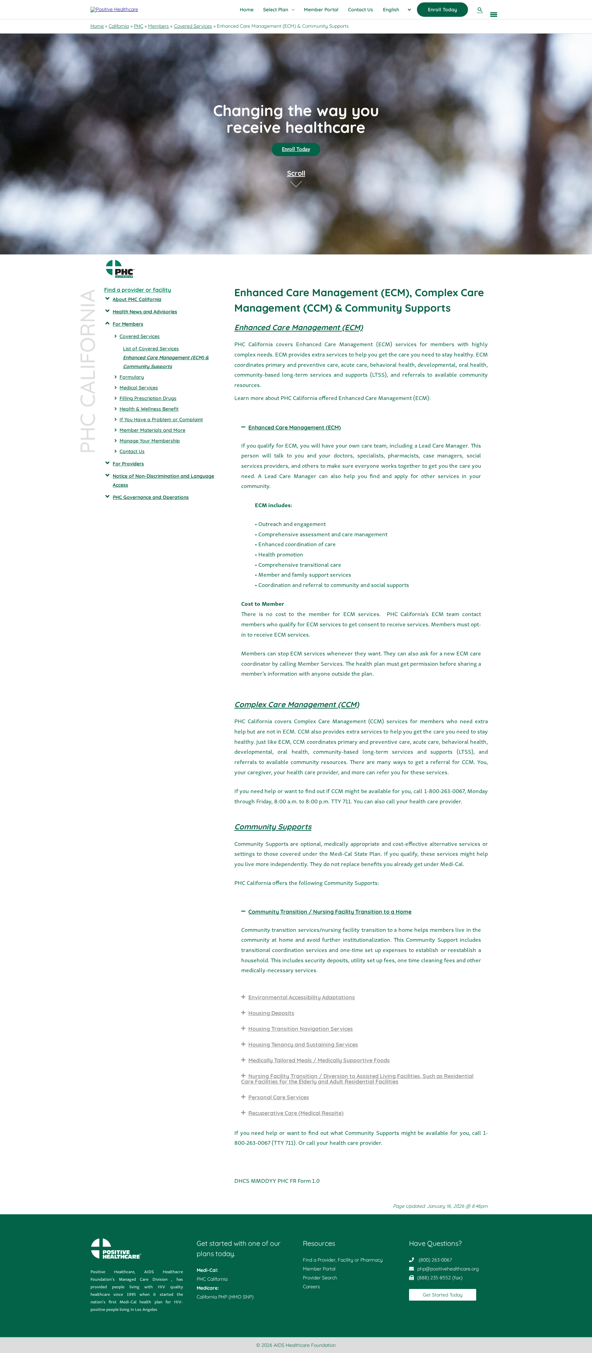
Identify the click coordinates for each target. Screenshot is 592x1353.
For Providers (128, 464)
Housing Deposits (271, 1013)
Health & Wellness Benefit (149, 409)
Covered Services (140, 336)
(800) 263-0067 (435, 1260)
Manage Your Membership (150, 441)
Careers (311, 1286)
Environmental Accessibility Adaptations (301, 997)
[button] (480, 10)
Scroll (296, 173)
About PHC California (137, 299)
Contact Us (360, 10)
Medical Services (139, 388)
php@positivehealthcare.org (448, 1269)
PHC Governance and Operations (151, 497)
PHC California (212, 1279)
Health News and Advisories (145, 312)
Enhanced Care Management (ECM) (294, 427)
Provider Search (320, 1278)
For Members (128, 324)
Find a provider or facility (137, 289)
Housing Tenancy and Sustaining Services (303, 1044)
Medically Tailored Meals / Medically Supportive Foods (319, 1060)
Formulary (132, 377)
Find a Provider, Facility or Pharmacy (343, 1260)
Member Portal (321, 10)
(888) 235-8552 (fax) (440, 1278)
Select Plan (275, 10)
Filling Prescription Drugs (148, 398)
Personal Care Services (278, 1097)
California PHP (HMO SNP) (225, 1297)
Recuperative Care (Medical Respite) (296, 1113)
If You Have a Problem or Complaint (161, 419)
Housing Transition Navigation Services (300, 1028)
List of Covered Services (151, 349)
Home (247, 10)
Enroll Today (442, 10)
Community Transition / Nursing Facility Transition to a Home (329, 911)
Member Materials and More (152, 430)
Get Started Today (443, 1295)
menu (494, 13)
